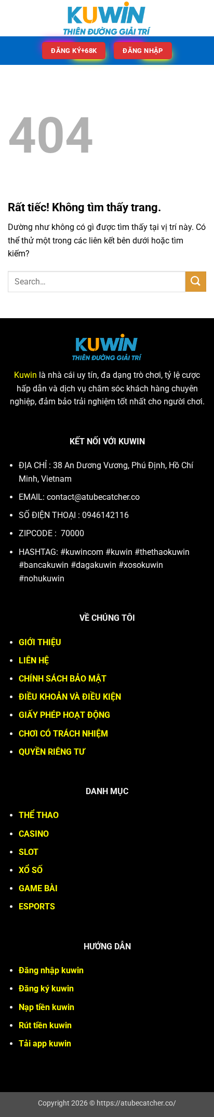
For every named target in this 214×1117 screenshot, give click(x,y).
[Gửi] (195, 281)
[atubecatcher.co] (107, 18)
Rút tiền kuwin (45, 1025)
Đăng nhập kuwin (51, 970)
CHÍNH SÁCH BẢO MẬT (62, 679)
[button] (14, 18)
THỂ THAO (39, 815)
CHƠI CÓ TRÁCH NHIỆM (63, 734)
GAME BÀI (38, 888)
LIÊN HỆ (34, 660)
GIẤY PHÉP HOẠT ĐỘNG (64, 715)
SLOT (28, 852)
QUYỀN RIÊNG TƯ (52, 752)
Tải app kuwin (45, 1043)
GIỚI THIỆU (40, 642)
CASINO (34, 834)
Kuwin (25, 375)
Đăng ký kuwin (46, 988)
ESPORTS (37, 906)
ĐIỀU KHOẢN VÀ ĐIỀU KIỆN (70, 697)
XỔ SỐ (31, 870)
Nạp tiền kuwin (46, 1007)
